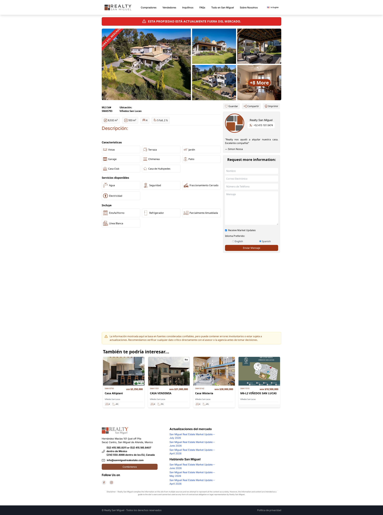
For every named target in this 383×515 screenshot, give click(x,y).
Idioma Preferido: (235, 236)
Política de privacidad (269, 510)
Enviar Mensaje (251, 248)
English (239, 241)
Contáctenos (130, 466)
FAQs (202, 7)
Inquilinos (187, 7)
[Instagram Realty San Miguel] (111, 482)
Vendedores (169, 7)
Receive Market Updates (242, 230)
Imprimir (273, 106)
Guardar (233, 106)
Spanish (266, 241)
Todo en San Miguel (222, 7)
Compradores (148, 7)
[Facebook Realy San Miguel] (104, 482)
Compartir (253, 106)
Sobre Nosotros (249, 7)
